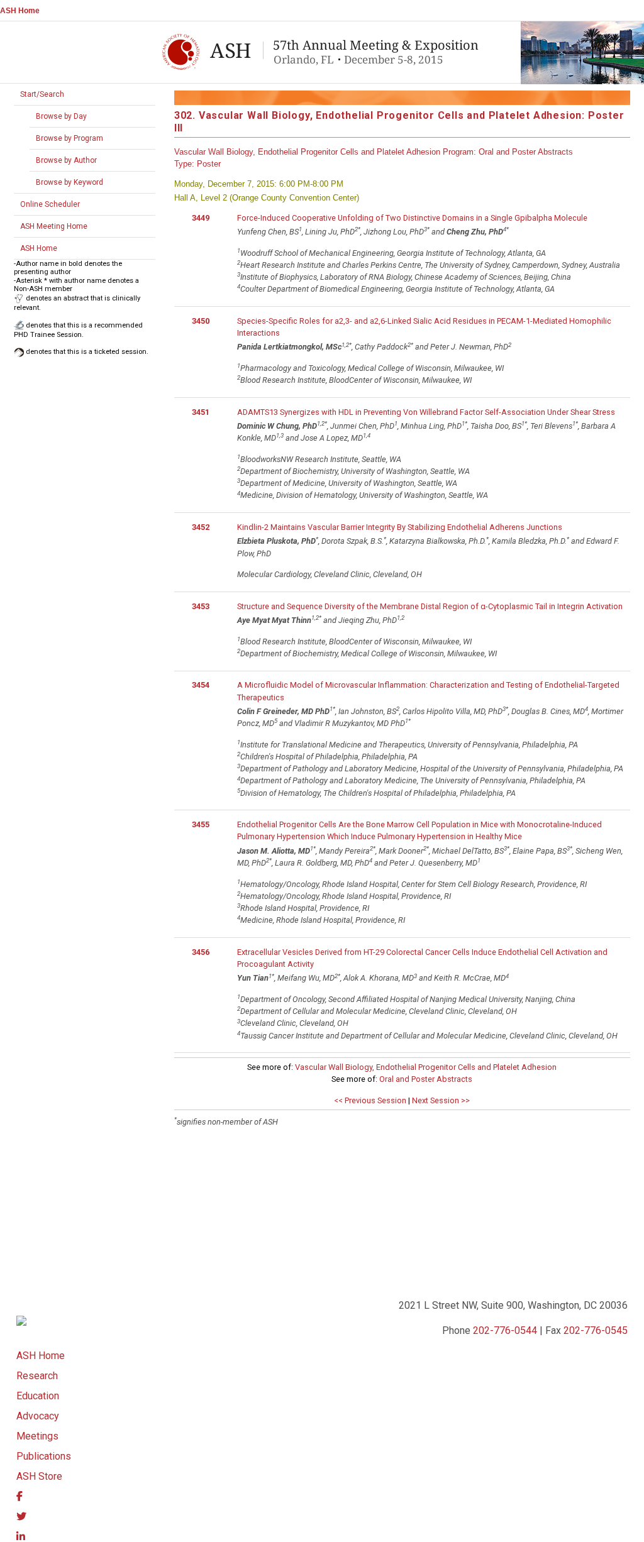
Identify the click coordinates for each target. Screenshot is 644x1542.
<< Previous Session (370, 1100)
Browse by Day (61, 116)
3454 (200, 685)
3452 (200, 527)
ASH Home (20, 10)
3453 (200, 606)
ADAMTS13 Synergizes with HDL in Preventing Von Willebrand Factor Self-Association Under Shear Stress (426, 412)
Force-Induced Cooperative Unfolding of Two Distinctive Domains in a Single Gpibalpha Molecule (412, 218)
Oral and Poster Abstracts (425, 1079)
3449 (200, 218)
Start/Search (42, 94)
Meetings (37, 1436)
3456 (200, 952)
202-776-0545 (596, 1330)
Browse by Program (69, 138)
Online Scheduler (50, 204)
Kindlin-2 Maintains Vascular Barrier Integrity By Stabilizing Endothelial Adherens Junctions (399, 527)
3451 (200, 412)
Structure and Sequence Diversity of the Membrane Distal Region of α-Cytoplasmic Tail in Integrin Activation (430, 606)
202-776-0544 (505, 1330)
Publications (43, 1456)
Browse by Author (66, 160)
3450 (200, 321)
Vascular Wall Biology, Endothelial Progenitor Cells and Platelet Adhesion (426, 1067)
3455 (200, 824)
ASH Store (39, 1476)
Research (37, 1376)
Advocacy (37, 1416)
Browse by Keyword (69, 182)
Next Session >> (441, 1100)
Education (37, 1396)
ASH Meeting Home (53, 226)
